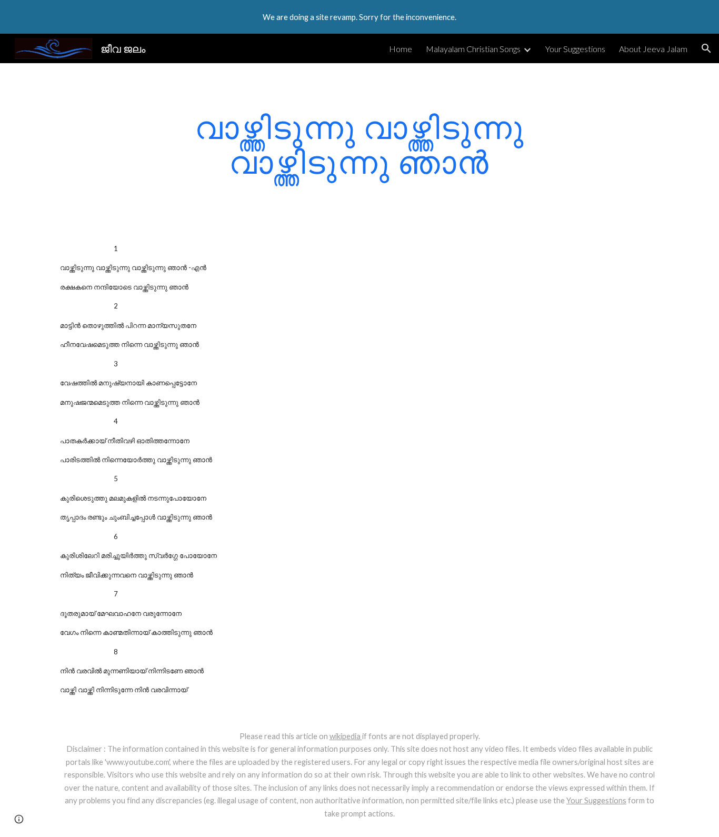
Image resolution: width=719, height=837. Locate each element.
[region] (359, 17)
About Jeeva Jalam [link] (653, 49)
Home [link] (400, 49)
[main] (359, 144)
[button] (706, 48)
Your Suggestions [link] (575, 49)
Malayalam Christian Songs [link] (473, 49)
